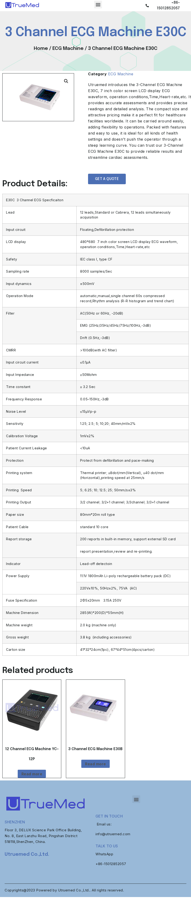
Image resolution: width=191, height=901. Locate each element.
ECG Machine (68, 48)
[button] (98, 4)
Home (41, 48)
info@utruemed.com (113, 834)
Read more (31, 774)
